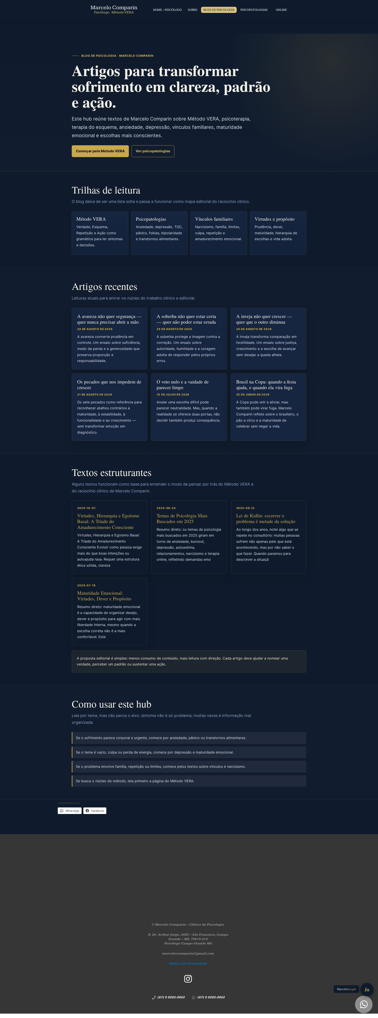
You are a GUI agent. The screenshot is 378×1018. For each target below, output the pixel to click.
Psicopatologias (254, 10)
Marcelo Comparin (114, 9)
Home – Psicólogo (167, 10)
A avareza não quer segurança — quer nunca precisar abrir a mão (109, 319)
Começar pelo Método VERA (100, 151)
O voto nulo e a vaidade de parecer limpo (183, 384)
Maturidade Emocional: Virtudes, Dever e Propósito (104, 596)
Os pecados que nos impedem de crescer (109, 384)
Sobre (192, 10)
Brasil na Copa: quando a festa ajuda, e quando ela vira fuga (266, 384)
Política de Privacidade (188, 963)
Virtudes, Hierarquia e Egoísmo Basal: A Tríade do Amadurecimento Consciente (108, 521)
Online (281, 10)
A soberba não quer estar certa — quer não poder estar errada (186, 319)
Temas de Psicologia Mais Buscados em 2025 (182, 518)
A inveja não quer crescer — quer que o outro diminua (264, 319)
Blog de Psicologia (218, 10)
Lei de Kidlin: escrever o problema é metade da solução (265, 518)
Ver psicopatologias (153, 151)
